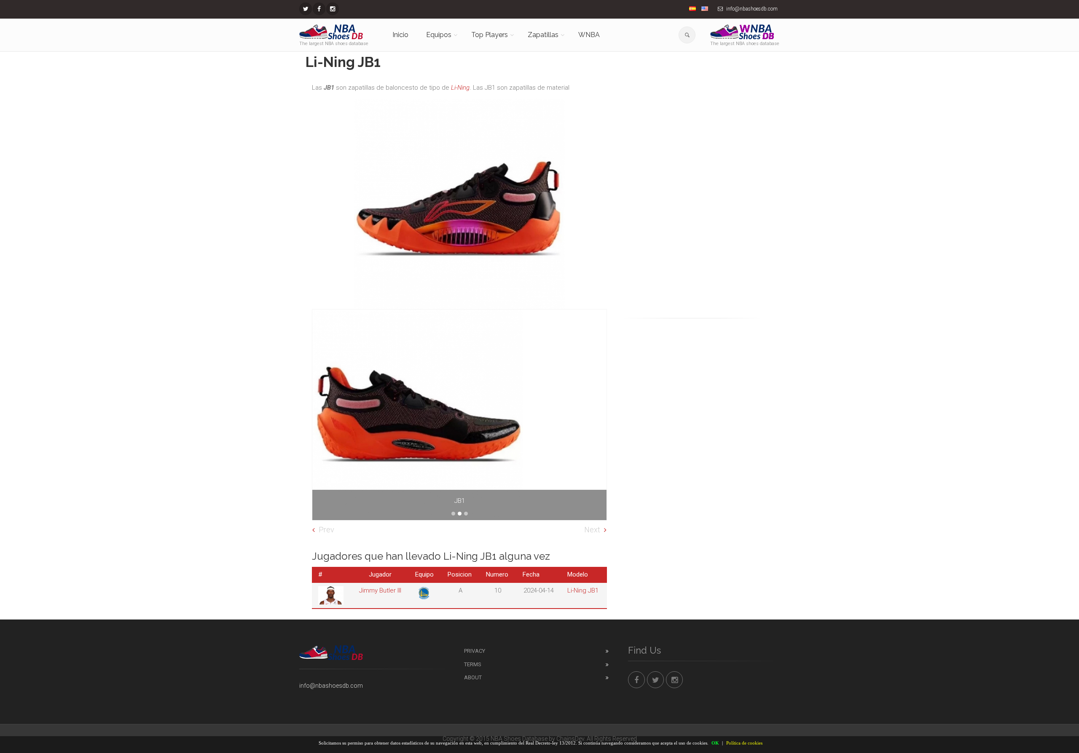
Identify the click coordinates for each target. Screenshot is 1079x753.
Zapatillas (543, 35)
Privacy (474, 651)
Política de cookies (744, 742)
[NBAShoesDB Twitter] (305, 9)
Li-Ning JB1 (583, 590)
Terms (472, 664)
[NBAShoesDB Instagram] (332, 9)
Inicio (400, 35)
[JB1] (459, 415)
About (473, 677)
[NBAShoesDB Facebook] (319, 9)
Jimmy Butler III (380, 590)
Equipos (438, 35)
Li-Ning (460, 87)
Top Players (489, 35)
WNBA (589, 35)
